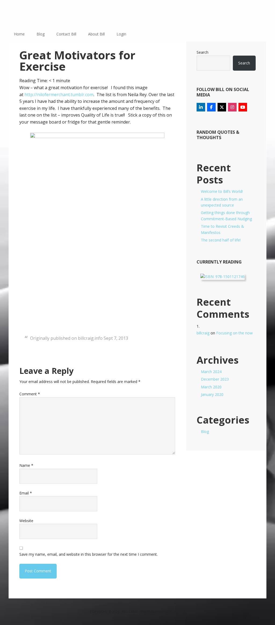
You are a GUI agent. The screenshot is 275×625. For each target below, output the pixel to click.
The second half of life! (221, 240)
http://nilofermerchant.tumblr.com (58, 94)
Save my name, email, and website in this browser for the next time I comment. (88, 554)
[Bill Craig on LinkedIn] (201, 107)
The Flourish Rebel (156, 611)
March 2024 (211, 371)
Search (202, 52)
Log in (180, 611)
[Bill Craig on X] (222, 107)
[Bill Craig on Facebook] (211, 107)
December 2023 (215, 379)
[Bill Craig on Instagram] (232, 107)
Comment (29, 393)
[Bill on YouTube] (242, 107)
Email (25, 493)
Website (26, 520)
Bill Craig (43, 13)
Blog (205, 431)
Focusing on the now (234, 332)
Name (26, 465)
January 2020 (212, 394)
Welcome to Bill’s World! (222, 191)
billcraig (203, 332)
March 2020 (211, 386)
